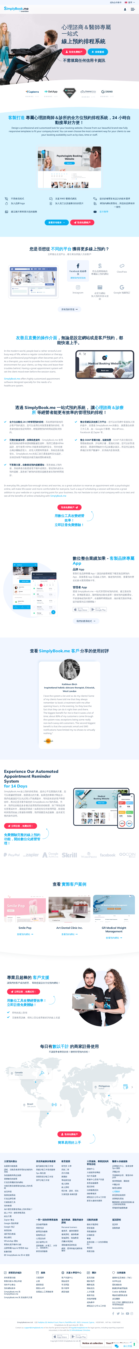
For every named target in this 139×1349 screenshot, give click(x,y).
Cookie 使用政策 (119, 1291)
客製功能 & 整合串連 (13, 1281)
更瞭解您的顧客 (10, 1178)
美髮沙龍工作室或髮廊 (45, 1169)
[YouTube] (128, 1313)
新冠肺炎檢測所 (119, 1195)
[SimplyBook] (16, 9)
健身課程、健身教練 (70, 1234)
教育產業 (65, 1161)
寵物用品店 (41, 1235)
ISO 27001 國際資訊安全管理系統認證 (122, 1303)
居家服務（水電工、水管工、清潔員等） (46, 1246)
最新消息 (90, 1295)
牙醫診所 (116, 1171)
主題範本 (100, 277)
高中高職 (65, 1173)
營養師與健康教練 (119, 1207)
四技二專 (65, 1169)
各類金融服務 (92, 1183)
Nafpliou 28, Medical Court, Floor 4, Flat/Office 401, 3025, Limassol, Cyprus (66, 1322)
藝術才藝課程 (92, 1224)
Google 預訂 (9, 1226)
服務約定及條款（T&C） (122, 1277)
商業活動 (90, 1251)
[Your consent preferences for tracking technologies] (134, 1344)
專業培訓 (40, 1228)
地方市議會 (91, 1176)
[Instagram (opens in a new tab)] (132, 1313)
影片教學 (104, 211)
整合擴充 (8, 1237)
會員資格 (8, 1230)
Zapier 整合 (9, 1219)
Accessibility (117, 1308)
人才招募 (90, 1291)
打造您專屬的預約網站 (13, 1182)
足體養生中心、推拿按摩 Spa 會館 (122, 1167)
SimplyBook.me (12, 378)
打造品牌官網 (9, 1198)
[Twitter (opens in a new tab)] (119, 1313)
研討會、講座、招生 (70, 1190)
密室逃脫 (90, 1228)
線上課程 (65, 1187)
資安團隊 (116, 1298)
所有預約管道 (68, 309)
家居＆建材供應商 (94, 1200)
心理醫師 (116, 1191)
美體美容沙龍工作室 (44, 1176)
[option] (33, 282)
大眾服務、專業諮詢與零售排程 (98, 1163)
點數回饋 (8, 1251)
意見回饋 (90, 1277)
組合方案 (8, 1216)
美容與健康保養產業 (46, 1161)
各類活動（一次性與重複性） (97, 1243)
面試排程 (90, 1186)
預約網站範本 (9, 1288)
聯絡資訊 (90, 1288)
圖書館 (64, 1176)
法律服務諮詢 (92, 1190)
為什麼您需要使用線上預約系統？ (18, 1209)
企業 (38, 1281)
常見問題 (65, 1284)
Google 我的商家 (11, 1223)
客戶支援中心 (67, 1277)
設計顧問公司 (42, 1242)
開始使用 (65, 1281)
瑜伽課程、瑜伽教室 (70, 1237)
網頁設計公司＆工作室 (96, 1197)
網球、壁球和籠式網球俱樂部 (71, 1249)
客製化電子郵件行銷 (12, 1244)
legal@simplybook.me (79, 1327)
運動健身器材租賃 (69, 1245)
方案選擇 (40, 1277)
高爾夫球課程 (67, 1241)
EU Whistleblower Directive (80, 1330)
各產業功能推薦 (10, 1166)
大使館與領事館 (93, 1172)
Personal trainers (69, 1227)
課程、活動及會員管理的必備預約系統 (18, 1170)
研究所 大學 (66, 1166)
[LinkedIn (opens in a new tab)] (123, 1313)
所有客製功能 (9, 1277)
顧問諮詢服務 (42, 1231)
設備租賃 (90, 1235)
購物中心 (90, 1169)
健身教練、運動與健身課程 (72, 1221)
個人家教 (65, 1183)
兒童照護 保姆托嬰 (69, 1194)
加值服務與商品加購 (12, 1175)
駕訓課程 (116, 1219)
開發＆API (40, 1288)
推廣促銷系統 (9, 1195)
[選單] (133, 9)
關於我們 (90, 1281)
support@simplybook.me (33, 1327)
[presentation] (116, 1113)
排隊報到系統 (118, 1198)
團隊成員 (90, 1284)
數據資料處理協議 (119, 1288)
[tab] (78, 272)
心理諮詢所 (41, 1238)
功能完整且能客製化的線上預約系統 (18, 1186)
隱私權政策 (117, 1284)
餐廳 (89, 1238)
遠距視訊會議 (9, 1234)
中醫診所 (116, 1184)
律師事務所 (91, 1193)
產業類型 (40, 1284)
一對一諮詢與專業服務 (47, 1219)
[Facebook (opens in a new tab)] (114, 1313)
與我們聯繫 (91, 1298)
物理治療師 (117, 1188)
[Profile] (125, 9)
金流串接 (8, 1191)
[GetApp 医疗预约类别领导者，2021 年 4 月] (70, 94)
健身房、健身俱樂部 (70, 1230)
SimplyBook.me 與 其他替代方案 (18, 1297)
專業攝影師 (91, 1231)
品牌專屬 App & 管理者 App (16, 1248)
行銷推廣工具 (9, 1202)
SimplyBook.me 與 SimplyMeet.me (12, 1292)
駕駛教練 (116, 1228)
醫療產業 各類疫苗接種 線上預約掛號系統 (123, 1203)
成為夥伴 (90, 1302)
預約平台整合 (9, 1284)
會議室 (90, 1247)
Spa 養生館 (41, 1173)
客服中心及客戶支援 (95, 1179)
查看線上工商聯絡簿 (44, 1291)
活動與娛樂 (92, 1219)
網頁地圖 (65, 1291)
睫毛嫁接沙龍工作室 (44, 1166)
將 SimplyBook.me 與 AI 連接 (17, 1255)
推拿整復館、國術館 (120, 1181)
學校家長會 (66, 1180)
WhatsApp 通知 (11, 1241)
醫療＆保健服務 (119, 1161)
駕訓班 (115, 1224)
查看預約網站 (23, 934)
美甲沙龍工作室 (42, 1180)
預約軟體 (8, 1205)
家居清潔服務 (42, 1251)
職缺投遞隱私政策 (119, 1295)
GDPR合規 (116, 1281)
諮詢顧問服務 (42, 1224)
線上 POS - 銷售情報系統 (14, 1212)
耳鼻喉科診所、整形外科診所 (122, 1176)
